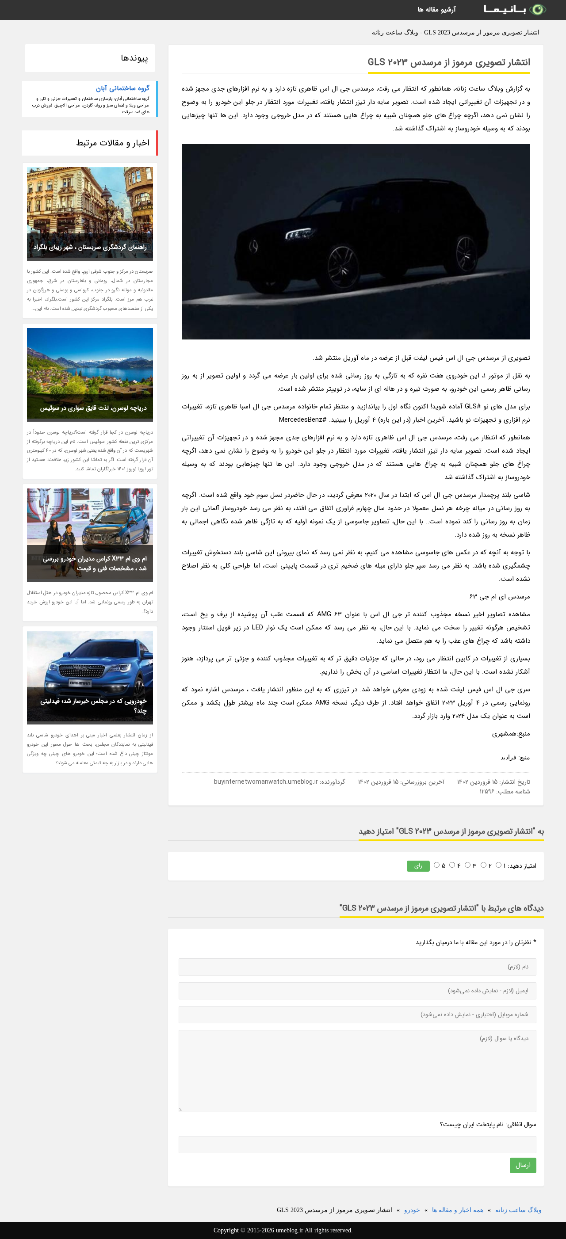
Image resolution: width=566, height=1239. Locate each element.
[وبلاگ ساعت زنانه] (514, 10)
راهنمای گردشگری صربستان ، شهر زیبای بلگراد (90, 247)
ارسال (523, 1165)
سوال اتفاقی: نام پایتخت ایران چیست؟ (488, 1124)
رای (418, 865)
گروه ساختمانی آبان (122, 88)
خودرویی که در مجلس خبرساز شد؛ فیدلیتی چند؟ (93, 706)
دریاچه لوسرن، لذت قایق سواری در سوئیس (93, 408)
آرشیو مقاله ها (436, 9)
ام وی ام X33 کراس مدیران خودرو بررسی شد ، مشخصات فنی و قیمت (95, 563)
